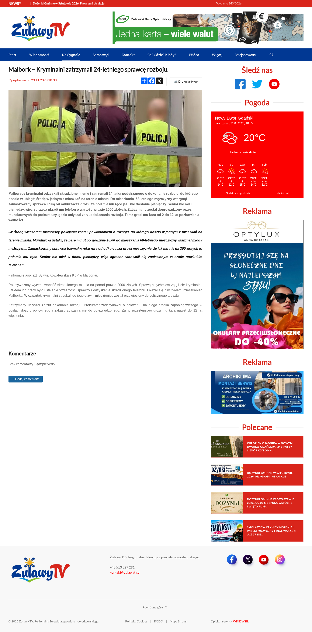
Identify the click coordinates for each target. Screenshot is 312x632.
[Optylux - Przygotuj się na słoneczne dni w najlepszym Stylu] (257, 284)
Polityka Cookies (136, 621)
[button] (271, 54)
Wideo (194, 54)
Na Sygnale (71, 54)
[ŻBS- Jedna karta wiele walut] (208, 27)
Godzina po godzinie (238, 193)
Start (12, 54)
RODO (158, 621)
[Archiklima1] (257, 392)
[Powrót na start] (40, 27)
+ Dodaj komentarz (25, 379)
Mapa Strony (178, 621)
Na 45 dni (282, 193)
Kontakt (128, 54)
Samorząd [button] (101, 54)
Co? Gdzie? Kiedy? (162, 54)
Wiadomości (39, 54)
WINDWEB (240, 621)
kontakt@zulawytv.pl (125, 572)
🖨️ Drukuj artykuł (186, 81)
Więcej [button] (217, 54)
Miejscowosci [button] (246, 54)
